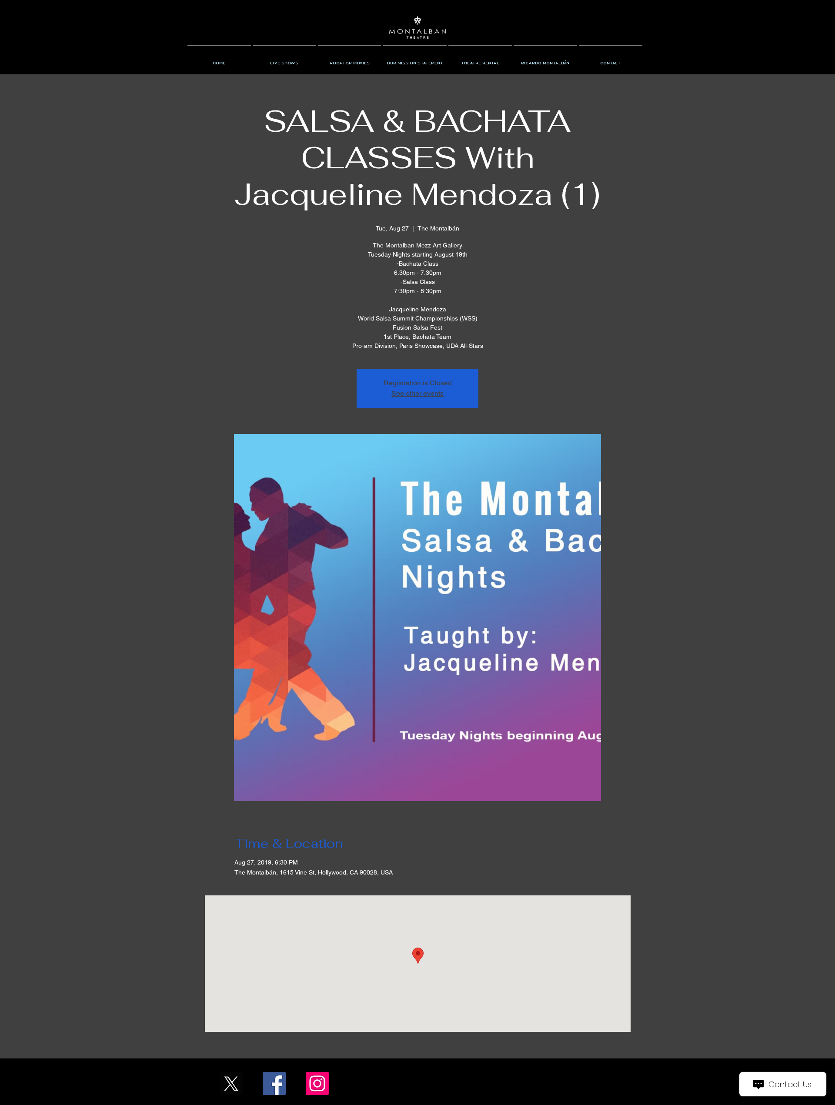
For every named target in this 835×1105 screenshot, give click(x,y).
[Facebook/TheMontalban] (274, 1083)
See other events (417, 393)
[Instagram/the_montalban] (317, 1083)
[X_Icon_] (231, 1083)
